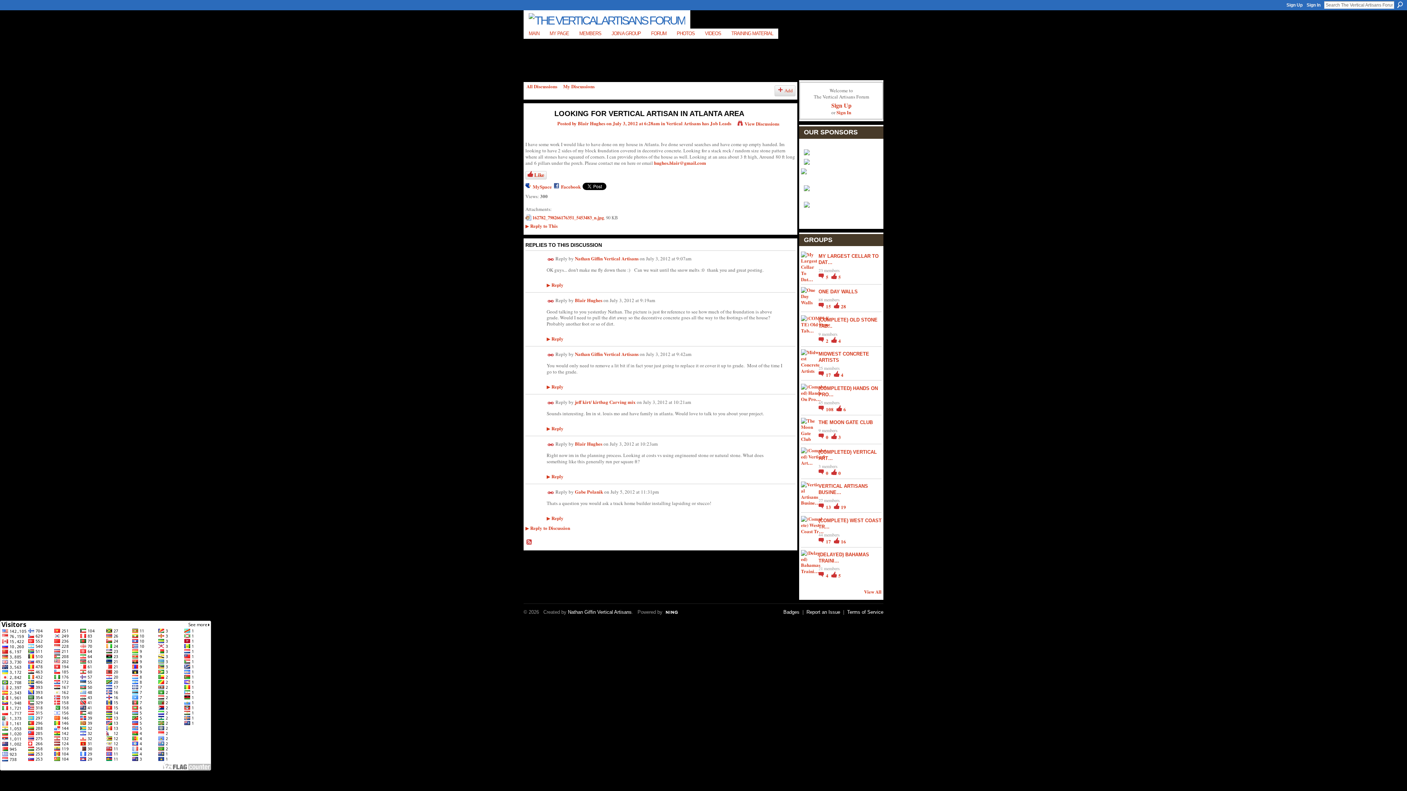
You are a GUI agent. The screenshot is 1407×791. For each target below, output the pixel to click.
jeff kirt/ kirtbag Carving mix (605, 401)
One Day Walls (838, 291)
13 (829, 507)
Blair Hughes (591, 123)
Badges (791, 612)
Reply (555, 284)
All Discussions (542, 86)
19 (843, 507)
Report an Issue (823, 612)
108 (830, 409)
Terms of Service (865, 612)
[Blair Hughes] (535, 129)
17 (829, 374)
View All (873, 591)
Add (788, 90)
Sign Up (1294, 5)
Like (539, 175)
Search (1400, 4)
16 (843, 541)
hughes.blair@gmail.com (680, 162)
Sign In (1314, 5)
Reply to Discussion (547, 527)
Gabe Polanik (589, 491)
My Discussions (579, 86)
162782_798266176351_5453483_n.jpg (568, 217)
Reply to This (541, 225)
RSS (529, 542)
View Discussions (762, 123)
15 (829, 306)
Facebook (571, 186)
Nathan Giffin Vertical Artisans (607, 258)
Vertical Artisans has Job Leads (698, 123)
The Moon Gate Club (846, 422)
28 (843, 306)
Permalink (550, 259)
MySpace (542, 186)
